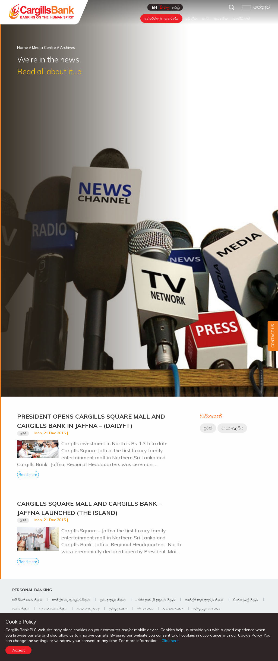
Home (22, 47)
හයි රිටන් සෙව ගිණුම (27, 600)
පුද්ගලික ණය (118, 609)
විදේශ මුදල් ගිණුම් (245, 600)
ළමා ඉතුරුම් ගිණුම (113, 600)
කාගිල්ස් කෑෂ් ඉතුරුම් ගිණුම (204, 600)
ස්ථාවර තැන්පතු (88, 609)
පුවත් (23, 433)
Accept (18, 650)
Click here (170, 640)
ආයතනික (221, 18)
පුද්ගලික (191, 18)
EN (154, 7)
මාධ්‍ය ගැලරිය (232, 428)
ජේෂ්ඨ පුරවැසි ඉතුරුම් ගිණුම (155, 600)
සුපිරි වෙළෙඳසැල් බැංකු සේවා (205, 27)
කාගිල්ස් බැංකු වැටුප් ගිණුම (71, 600)
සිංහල (165, 7)
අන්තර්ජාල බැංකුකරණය (161, 18)
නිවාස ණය (145, 609)
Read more (28, 474)
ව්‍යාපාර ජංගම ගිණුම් (53, 609)
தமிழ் (176, 7)
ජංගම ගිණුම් (20, 609)
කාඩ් (205, 18)
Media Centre (44, 47)
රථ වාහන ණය (173, 609)
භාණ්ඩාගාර (241, 18)
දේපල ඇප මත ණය (206, 609)
